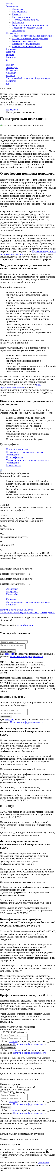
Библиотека (18, 22)
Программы (12, 33)
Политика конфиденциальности (16, 609)
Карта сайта (12, 594)
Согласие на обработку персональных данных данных (27, 612)
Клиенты (16, 14)
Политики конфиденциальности (26, 656)
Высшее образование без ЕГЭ (27, 46)
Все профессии (13, 465)
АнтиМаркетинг (25, 625)
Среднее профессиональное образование (32, 35)
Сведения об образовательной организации (28, 78)
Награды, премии (21, 17)
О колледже (12, 6)
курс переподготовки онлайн (20, 385)
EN (7, 60)
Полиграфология (14, 457)
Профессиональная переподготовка (30, 38)
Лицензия (11, 49)
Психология (12, 109)
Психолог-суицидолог (17, 449)
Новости (10, 51)
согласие (9, 654)
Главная (10, 3)
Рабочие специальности (24, 41)
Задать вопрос (7, 651)
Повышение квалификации (26, 43)
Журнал (10, 54)
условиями (43, 1162)
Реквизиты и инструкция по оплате (30, 25)
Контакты (11, 57)
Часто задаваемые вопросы (25, 19)
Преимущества (19, 11)
